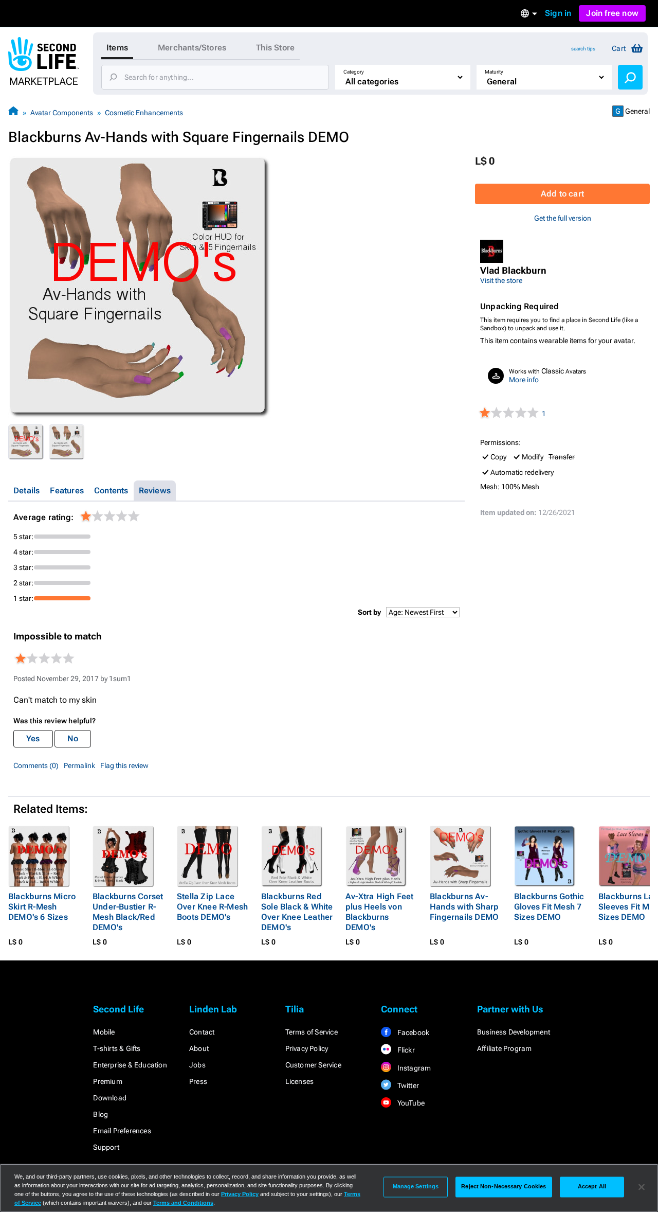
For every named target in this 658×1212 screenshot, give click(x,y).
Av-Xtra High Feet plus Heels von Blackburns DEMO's (379, 912)
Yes (33, 738)
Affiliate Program (504, 1048)
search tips (583, 48)
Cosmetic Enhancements (144, 113)
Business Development (513, 1032)
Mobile (104, 1032)
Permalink (79, 765)
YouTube (410, 1103)
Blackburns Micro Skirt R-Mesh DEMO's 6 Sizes (42, 907)
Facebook (412, 1032)
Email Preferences (122, 1131)
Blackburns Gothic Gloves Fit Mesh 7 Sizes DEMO (549, 907)
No (72, 738)
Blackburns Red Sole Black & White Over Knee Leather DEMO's (297, 912)
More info (524, 380)
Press (198, 1081)
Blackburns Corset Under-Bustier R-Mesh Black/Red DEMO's (128, 912)
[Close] (641, 1186)
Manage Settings (416, 1187)
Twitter (407, 1085)
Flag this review (124, 765)
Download (109, 1098)
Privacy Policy (306, 1048)
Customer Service (313, 1065)
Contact (201, 1032)
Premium (107, 1081)
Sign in (558, 13)
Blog (100, 1114)
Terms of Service (311, 1032)
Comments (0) (36, 765)
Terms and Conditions (183, 1203)
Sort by (369, 612)
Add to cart (562, 194)
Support (106, 1147)
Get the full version (562, 218)
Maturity (494, 72)
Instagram (413, 1068)
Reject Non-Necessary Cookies (503, 1187)
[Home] (13, 112)
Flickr (404, 1050)
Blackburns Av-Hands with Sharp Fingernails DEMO (464, 907)
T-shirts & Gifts (116, 1048)
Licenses (299, 1081)
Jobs (197, 1065)
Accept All (592, 1187)
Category (353, 72)
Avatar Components (61, 113)
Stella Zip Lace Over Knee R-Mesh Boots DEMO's (212, 907)
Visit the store (501, 280)
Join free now (612, 13)
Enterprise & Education (130, 1065)
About (199, 1048)
